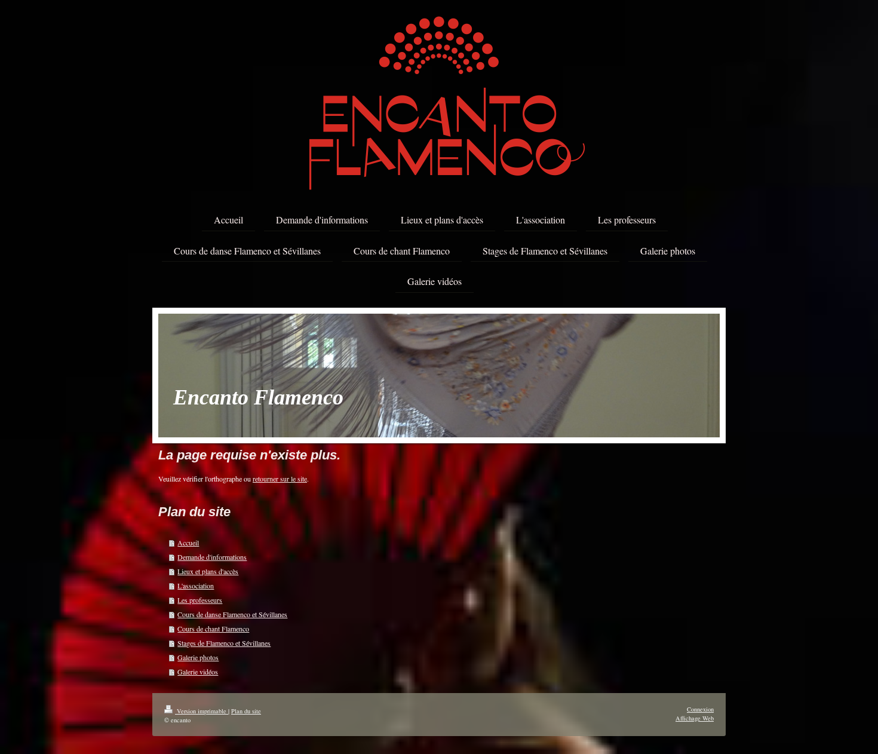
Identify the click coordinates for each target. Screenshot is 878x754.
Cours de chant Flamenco (213, 628)
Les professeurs (199, 600)
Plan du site (246, 711)
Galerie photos (198, 657)
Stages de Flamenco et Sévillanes (224, 643)
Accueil (188, 542)
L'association (195, 585)
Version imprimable (201, 711)
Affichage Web (695, 718)
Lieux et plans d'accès (207, 571)
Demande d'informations (212, 557)
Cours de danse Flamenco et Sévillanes (232, 614)
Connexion (700, 709)
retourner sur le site (280, 478)
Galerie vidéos (197, 671)
